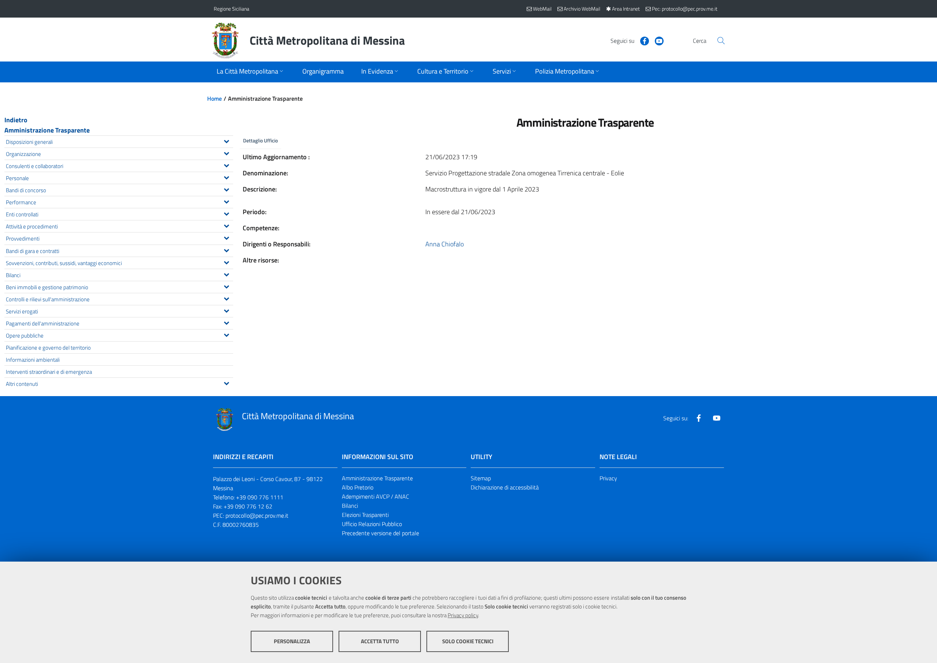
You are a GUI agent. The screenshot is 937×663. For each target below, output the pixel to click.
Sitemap (481, 478)
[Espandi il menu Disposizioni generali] (226, 140)
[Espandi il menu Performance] (226, 201)
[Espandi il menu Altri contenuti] (226, 382)
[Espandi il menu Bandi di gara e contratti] (226, 249)
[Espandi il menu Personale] (226, 176)
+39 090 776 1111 (259, 497)
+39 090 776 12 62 (248, 506)
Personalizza (292, 641)
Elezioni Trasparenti (365, 514)
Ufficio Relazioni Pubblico (372, 523)
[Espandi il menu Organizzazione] (226, 152)
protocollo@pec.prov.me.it (256, 515)
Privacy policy (463, 615)
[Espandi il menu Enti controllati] (226, 213)
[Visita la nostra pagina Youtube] (656, 40)
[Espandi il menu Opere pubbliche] (226, 334)
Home (214, 98)
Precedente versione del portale (380, 533)
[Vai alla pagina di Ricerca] (721, 40)
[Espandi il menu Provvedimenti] (226, 237)
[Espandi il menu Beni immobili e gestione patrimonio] (226, 286)
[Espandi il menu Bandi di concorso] (226, 189)
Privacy (608, 478)
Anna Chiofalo (444, 244)
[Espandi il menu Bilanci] (226, 273)
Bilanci (350, 505)
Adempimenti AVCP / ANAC (375, 496)
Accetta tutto (380, 641)
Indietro (15, 120)
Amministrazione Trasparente (47, 130)
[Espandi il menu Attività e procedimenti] (226, 225)
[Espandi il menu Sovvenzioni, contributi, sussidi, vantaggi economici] (226, 261)
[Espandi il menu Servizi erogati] (226, 310)
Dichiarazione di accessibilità (505, 487)
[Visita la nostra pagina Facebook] (641, 40)
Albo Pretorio (357, 487)
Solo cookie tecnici (467, 641)
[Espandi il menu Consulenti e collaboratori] (226, 164)
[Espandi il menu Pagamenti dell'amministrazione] (226, 322)
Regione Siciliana (231, 8)
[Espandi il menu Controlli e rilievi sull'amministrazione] (226, 298)
